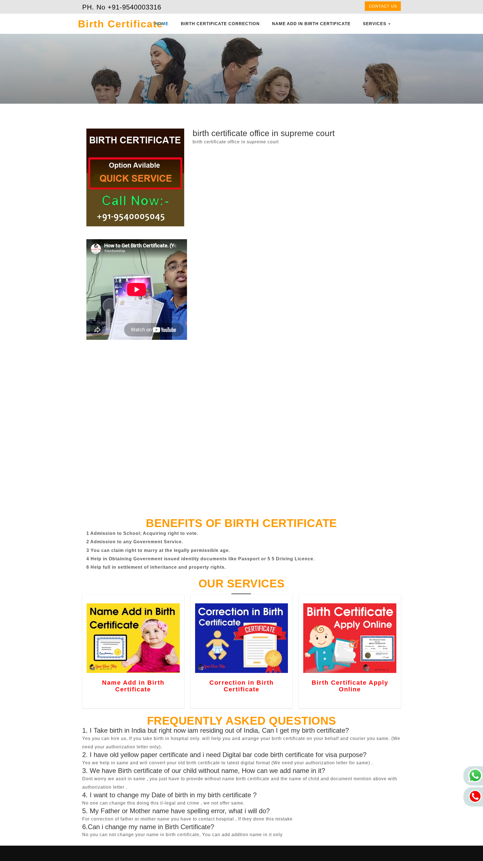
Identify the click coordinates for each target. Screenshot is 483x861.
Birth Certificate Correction (220, 23)
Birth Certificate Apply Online (350, 686)
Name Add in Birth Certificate (311, 23)
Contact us (383, 6)
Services (375, 23)
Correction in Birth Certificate (241, 686)
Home (162, 23)
